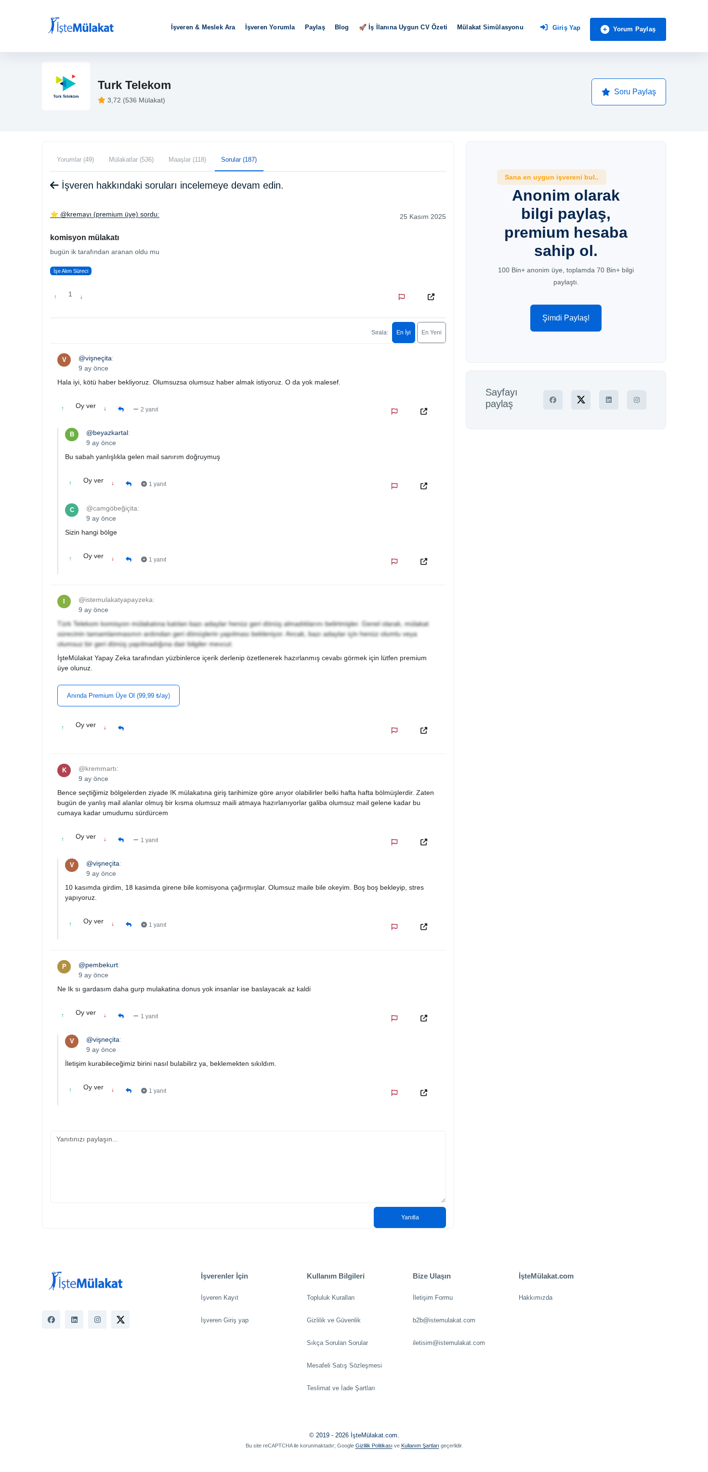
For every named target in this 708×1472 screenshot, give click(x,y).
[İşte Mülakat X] (120, 1319)
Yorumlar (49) (75, 159)
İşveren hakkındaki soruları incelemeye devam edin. (171, 185)
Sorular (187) (239, 159)
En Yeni (431, 332)
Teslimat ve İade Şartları (341, 1388)
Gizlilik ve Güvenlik (334, 1320)
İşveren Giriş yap (225, 1320)
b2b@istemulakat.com (444, 1320)
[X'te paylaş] (580, 400)
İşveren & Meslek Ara (203, 27)
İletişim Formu (433, 1297)
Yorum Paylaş (634, 29)
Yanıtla (410, 1217)
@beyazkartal (107, 432)
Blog (342, 27)
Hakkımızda (535, 1297)
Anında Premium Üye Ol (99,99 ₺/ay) (118, 695)
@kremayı (76, 214)
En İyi (403, 332)
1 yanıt (157, 484)
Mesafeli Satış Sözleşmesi (344, 1365)
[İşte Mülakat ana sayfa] (80, 26)
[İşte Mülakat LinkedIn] (74, 1319)
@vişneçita (95, 358)
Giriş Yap (566, 27)
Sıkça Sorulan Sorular (337, 1342)
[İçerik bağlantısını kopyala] (433, 297)
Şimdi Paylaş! (566, 318)
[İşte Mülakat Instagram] (97, 1319)
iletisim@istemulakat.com (449, 1342)
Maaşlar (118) (187, 159)
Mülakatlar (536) (131, 159)
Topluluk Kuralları (331, 1297)
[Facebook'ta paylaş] (553, 400)
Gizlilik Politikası (374, 1445)
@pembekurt (98, 965)
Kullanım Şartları (420, 1445)
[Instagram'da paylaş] (636, 400)
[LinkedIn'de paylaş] (608, 400)
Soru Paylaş (635, 92)
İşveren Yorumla (270, 27)
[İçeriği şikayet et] (403, 297)
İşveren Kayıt (219, 1297)
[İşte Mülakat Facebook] (51, 1319)
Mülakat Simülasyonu (490, 27)
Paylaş (315, 27)
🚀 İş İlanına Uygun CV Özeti (403, 27)
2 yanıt (149, 409)
